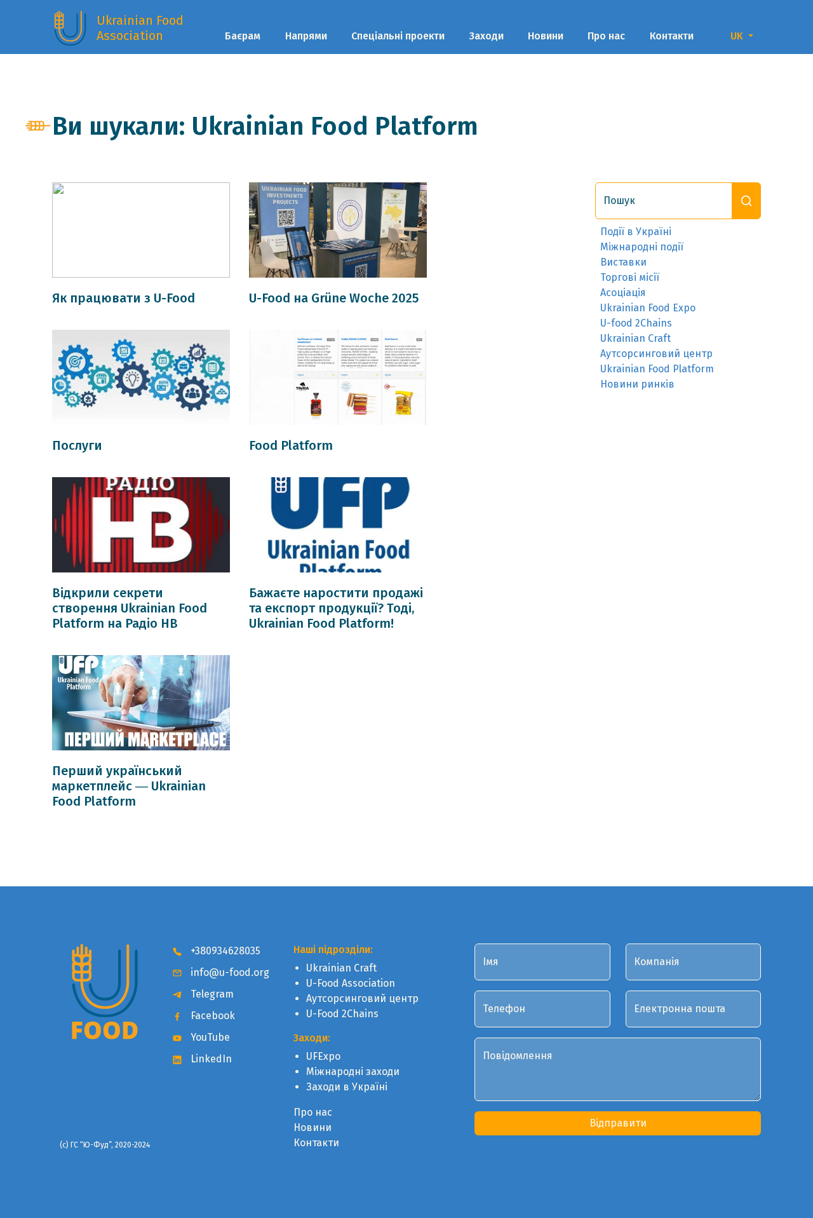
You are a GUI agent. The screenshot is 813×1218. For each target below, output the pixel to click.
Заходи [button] (486, 36)
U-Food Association (350, 983)
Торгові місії (629, 277)
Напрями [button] (306, 36)
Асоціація (623, 293)
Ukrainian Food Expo (647, 308)
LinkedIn (210, 1059)
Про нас (606, 36)
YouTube (209, 1037)
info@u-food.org (228, 972)
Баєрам (242, 36)
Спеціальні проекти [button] (398, 36)
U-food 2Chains (636, 323)
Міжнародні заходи (353, 1072)
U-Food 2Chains (342, 1014)
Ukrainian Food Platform (657, 369)
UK (738, 36)
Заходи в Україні (346, 1087)
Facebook (211, 1016)
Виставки (623, 262)
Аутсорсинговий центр (656, 354)
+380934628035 (224, 951)
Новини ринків (637, 384)
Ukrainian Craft (635, 338)
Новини (545, 36)
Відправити (618, 1123)
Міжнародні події (641, 247)
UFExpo (323, 1056)
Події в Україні (635, 232)
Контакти (672, 36)
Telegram (211, 994)
